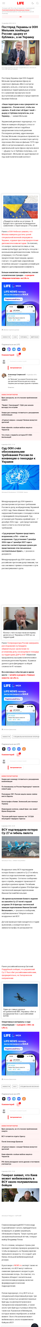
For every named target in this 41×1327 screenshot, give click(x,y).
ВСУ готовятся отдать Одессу (13, 1136)
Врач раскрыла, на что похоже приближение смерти (19, 399)
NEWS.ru (18, 1265)
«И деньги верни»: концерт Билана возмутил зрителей (19, 421)
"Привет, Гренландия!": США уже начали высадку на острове (17, 406)
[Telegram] (14, 349)
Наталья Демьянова (10, 729)
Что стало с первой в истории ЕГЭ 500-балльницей (17, 436)
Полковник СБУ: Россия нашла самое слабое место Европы (19, 795)
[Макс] (9, 349)
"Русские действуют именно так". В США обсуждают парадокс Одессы (18, 817)
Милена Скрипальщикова (11, 330)
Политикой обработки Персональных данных (15, 10)
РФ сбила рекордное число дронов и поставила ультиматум (20, 1163)
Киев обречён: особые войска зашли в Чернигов (17, 428)
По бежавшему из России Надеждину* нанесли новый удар (20, 787)
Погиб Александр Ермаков (12, 1141)
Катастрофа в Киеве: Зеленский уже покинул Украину (20, 802)
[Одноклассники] (24, 349)
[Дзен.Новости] (4, 349)
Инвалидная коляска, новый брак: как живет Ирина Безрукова (20, 810)
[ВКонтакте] (19, 349)
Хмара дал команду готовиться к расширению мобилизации (20, 413)
